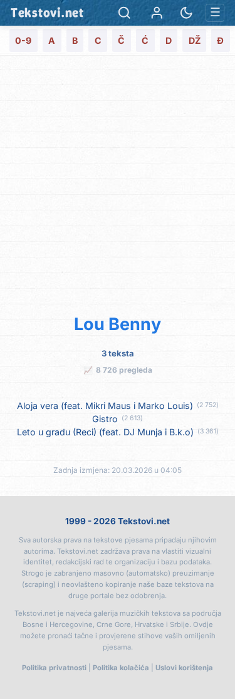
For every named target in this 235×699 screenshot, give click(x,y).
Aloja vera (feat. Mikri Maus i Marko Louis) (105, 405)
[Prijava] (157, 13)
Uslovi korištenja (184, 667)
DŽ (195, 40)
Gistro (105, 418)
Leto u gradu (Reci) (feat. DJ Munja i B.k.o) (105, 432)
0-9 (23, 40)
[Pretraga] (124, 13)
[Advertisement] (117, 182)
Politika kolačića (121, 667)
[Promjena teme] (186, 13)
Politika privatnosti (54, 667)
